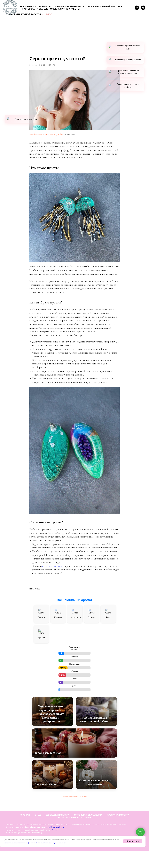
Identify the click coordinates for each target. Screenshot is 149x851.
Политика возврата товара (74, 817)
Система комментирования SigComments (74, 796)
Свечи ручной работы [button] (68, 6)
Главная (25, 815)
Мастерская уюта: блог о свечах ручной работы (51, 9)
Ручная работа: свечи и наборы (128, 85)
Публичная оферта (118, 815)
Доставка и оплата (57, 815)
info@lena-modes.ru (55, 827)
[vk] (137, 8)
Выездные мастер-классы (35, 6)
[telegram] (143, 8)
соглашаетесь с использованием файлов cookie (21, 843)
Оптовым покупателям (88, 815)
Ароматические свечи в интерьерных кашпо (128, 72)
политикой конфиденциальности (53, 843)
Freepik (55, 830)
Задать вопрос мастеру (26, 119)
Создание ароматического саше (128, 47)
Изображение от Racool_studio (46, 134)
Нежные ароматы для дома (128, 60)
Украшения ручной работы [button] (104, 6)
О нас (38, 815)
